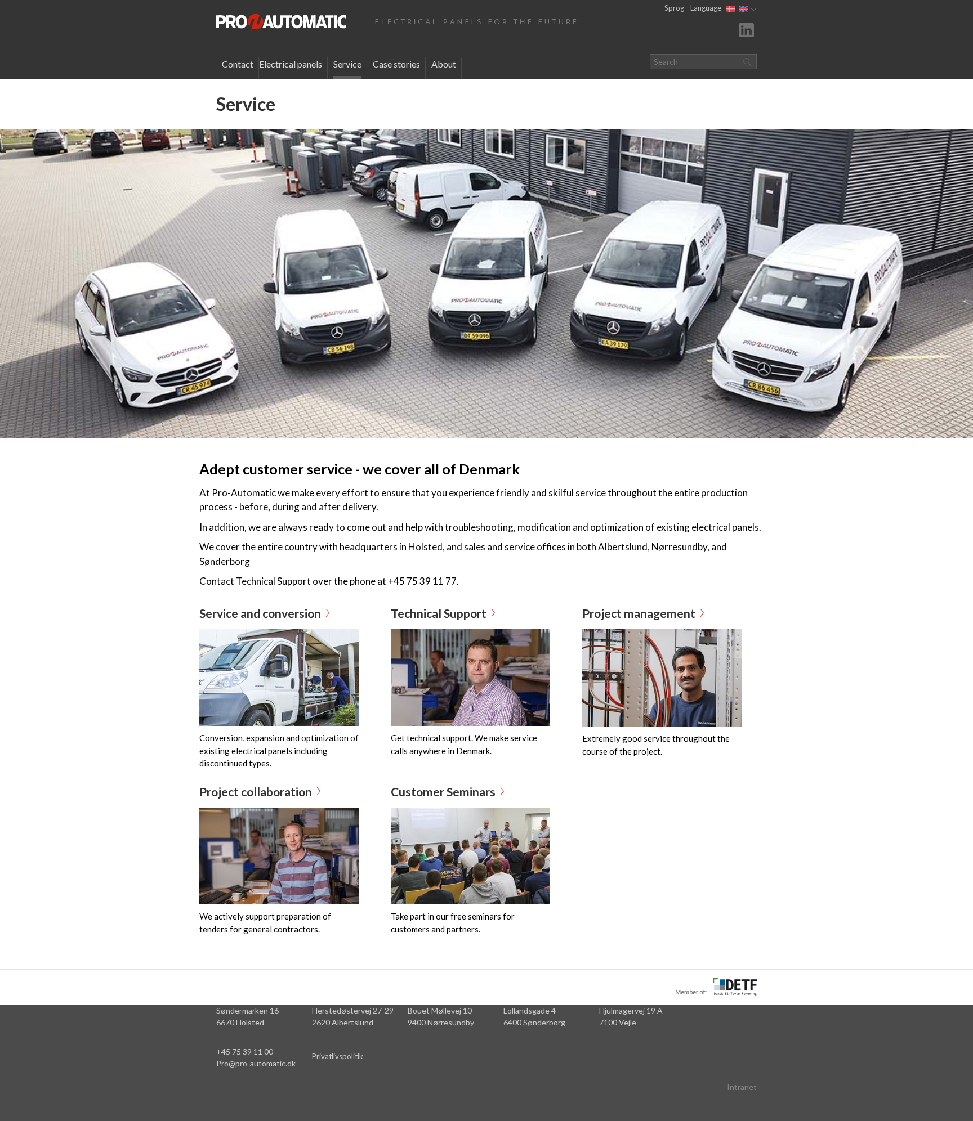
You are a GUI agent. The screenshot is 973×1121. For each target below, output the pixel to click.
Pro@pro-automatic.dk (256, 1063)
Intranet (742, 1087)
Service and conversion (260, 613)
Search (747, 62)
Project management (638, 613)
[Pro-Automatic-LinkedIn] (748, 29)
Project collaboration (255, 791)
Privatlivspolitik (337, 1056)
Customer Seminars (443, 791)
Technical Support (438, 613)
